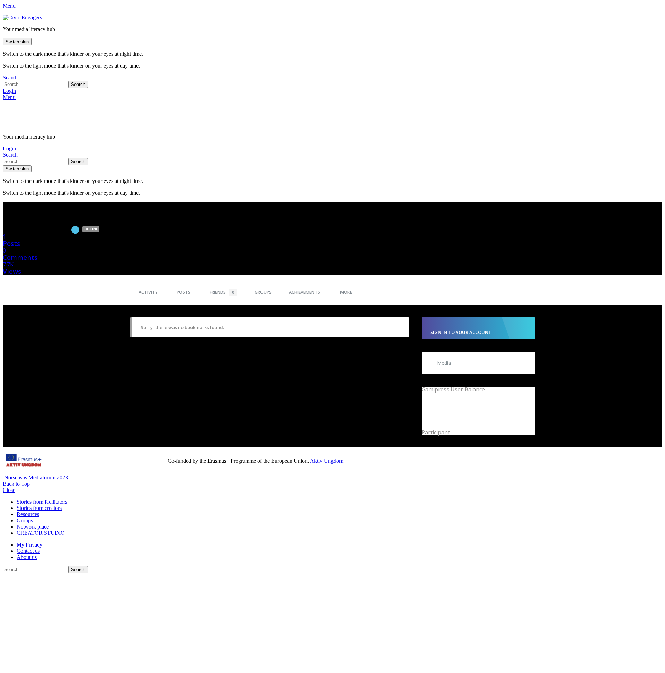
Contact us (28, 551)
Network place (33, 527)
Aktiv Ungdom (326, 461)
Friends (222, 292)
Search (78, 84)
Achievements (304, 292)
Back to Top (16, 484)
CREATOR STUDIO (41, 533)
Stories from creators (39, 508)
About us (27, 557)
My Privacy (29, 545)
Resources (28, 514)
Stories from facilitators (42, 502)
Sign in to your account (460, 332)
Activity (148, 292)
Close (9, 490)
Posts (183, 292)
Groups (263, 292)
